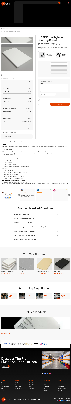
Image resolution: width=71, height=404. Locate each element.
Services (39, 25)
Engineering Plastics (41, 35)
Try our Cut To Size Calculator (62, 75)
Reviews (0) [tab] (22, 142)
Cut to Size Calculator (29, 25)
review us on (7, 197)
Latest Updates (47, 25)
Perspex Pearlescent (5, 331)
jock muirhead (26, 189)
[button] (19, 25)
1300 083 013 (45, 371)
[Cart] (68, 3)
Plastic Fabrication (11, 296)
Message (41, 83)
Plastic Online (7, 192)
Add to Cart (60, 104)
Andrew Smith (58, 189)
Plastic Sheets (6, 31)
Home (2, 31)
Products (19, 25)
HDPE (46, 35)
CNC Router (46, 296)
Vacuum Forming (63, 296)
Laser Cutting (29, 296)
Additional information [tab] (13, 142)
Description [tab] (5, 142)
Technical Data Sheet (8, 136)
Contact (55, 25)
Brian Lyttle (42, 189)
